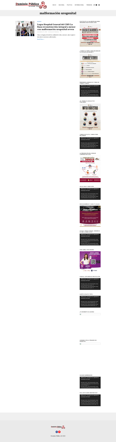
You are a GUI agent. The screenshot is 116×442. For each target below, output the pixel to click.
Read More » (40, 39)
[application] (90, 91)
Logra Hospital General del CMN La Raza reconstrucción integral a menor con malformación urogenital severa (56, 27)
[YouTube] (96, 5)
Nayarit (39, 21)
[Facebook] (94, 5)
